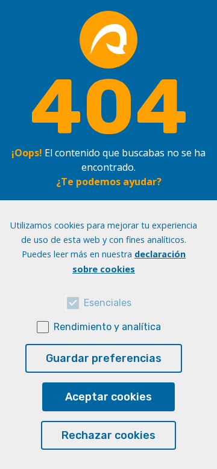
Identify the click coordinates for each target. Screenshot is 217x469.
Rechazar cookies (108, 435)
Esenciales (107, 302)
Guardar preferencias (104, 358)
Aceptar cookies (108, 396)
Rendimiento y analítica (107, 327)
